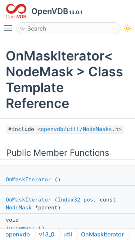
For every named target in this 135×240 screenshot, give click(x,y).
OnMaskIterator (28, 179)
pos (88, 199)
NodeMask (19, 207)
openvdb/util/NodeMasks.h (79, 129)
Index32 (69, 199)
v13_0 (46, 234)
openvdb (17, 234)
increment (20, 228)
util (67, 234)
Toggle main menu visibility (9, 27)
